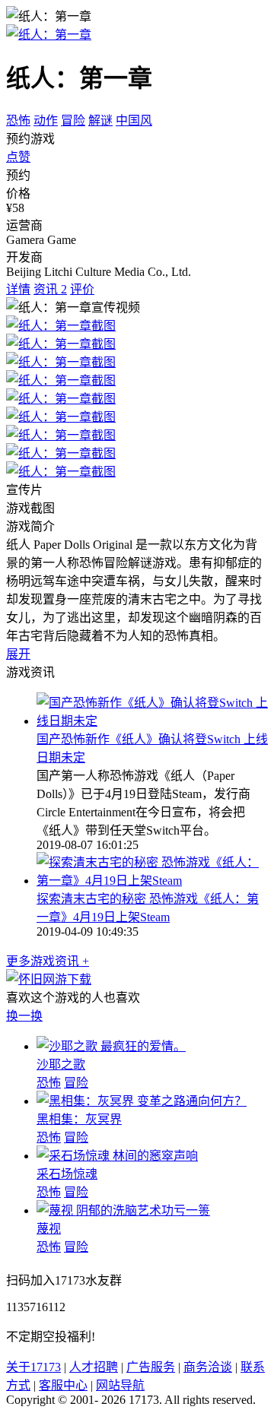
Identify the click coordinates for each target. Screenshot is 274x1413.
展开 (18, 654)
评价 (82, 289)
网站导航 (120, 1385)
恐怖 (18, 120)
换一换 (24, 1015)
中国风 (134, 120)
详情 (18, 289)
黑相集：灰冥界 (79, 1119)
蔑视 (49, 1228)
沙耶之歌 (61, 1064)
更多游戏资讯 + (47, 961)
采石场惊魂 (67, 1173)
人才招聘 (93, 1367)
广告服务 (150, 1367)
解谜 (100, 120)
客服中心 (63, 1385)
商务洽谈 (207, 1367)
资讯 (50, 289)
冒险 (73, 120)
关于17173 (33, 1367)
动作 (45, 120)
